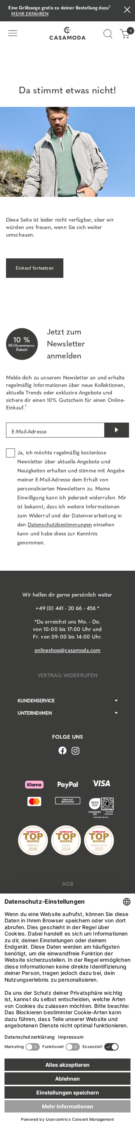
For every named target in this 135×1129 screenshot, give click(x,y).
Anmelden (116, 430)
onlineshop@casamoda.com (67, 650)
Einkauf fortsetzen (35, 268)
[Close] (127, 10)
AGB (67, 884)
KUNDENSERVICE (36, 700)
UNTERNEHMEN (35, 713)
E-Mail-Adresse (29, 432)
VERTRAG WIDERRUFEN (68, 675)
